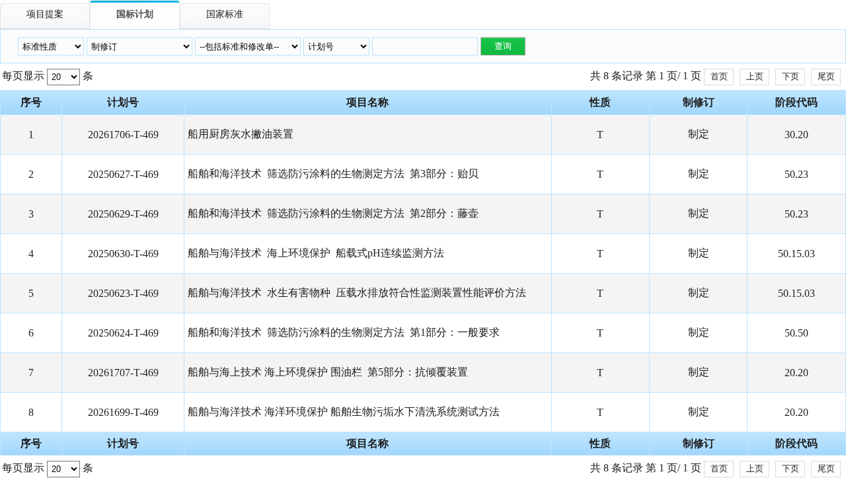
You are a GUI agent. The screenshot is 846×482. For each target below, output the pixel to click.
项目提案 (44, 14)
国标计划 (134, 14)
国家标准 (224, 14)
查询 (503, 46)
